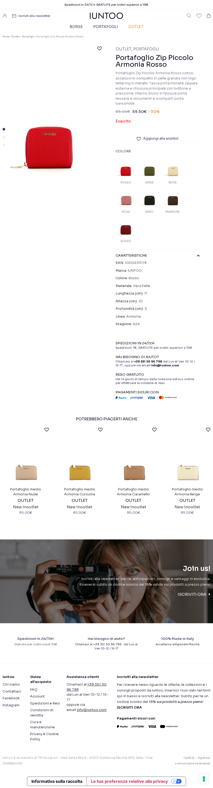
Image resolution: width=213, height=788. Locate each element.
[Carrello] (208, 15)
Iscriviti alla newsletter (34, 16)
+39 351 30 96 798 (148, 361)
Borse (76, 26)
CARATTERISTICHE (131, 255)
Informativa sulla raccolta (56, 781)
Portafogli (105, 26)
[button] (4, 129)
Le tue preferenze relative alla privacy (129, 781)
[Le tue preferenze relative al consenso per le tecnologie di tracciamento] (204, 779)
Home (6, 36)
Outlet (135, 26)
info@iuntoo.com (91, 710)
